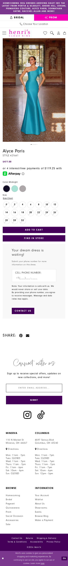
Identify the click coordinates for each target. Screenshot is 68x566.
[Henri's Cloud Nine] (19, 33)
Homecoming (13, 495)
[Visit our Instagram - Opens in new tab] (27, 415)
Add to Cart (34, 229)
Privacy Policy (53, 542)
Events (38, 512)
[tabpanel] (34, 90)
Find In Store (34, 238)
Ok (64, 558)
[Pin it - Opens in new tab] (21, 335)
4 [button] (36, 144)
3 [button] (35, 144)
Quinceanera (13, 508)
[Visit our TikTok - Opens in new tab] (41, 415)
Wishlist (39, 499)
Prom (8, 512)
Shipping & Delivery (46, 538)
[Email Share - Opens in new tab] (28, 335)
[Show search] (52, 33)
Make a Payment (44, 520)
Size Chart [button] (8, 198)
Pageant (10, 503)
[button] (4, 33)
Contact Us (17, 538)
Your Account (42, 495)
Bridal (9, 499)
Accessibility (36, 542)
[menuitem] (17, 17)
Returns (29, 538)
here (42, 563)
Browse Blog (41, 516)
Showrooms (41, 508)
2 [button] (33, 144)
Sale (8, 524)
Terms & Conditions (17, 542)
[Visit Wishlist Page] (45, 33)
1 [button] (31, 144)
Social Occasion (14, 516)
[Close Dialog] (3, 558)
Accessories (12, 520)
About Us (40, 503)
